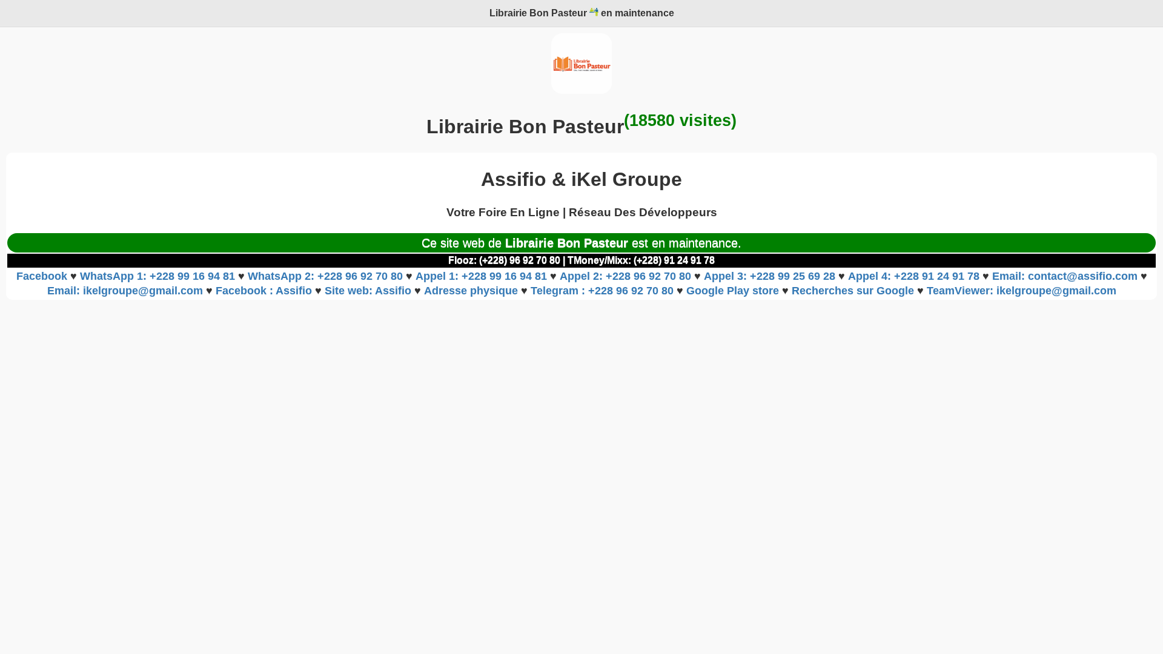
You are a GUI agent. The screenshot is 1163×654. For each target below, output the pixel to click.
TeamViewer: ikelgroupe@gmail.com (1021, 291)
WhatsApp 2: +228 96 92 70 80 (327, 276)
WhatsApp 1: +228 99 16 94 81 (159, 276)
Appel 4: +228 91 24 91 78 (915, 276)
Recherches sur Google (854, 291)
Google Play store (734, 291)
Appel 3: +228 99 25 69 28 (771, 276)
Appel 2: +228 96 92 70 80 (627, 276)
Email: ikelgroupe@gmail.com (126, 291)
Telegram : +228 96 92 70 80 (604, 291)
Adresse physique (472, 291)
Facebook (43, 276)
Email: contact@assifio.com (1066, 276)
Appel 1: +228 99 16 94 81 (483, 276)
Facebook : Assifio (265, 291)
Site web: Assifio (369, 291)
